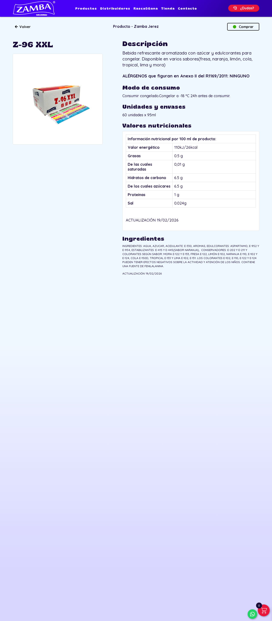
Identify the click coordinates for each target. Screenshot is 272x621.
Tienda (168, 8)
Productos (86, 8)
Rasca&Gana (145, 8)
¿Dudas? (245, 8)
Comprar (245, 27)
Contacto (187, 8)
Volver (24, 27)
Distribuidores (115, 8)
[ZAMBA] (34, 8)
